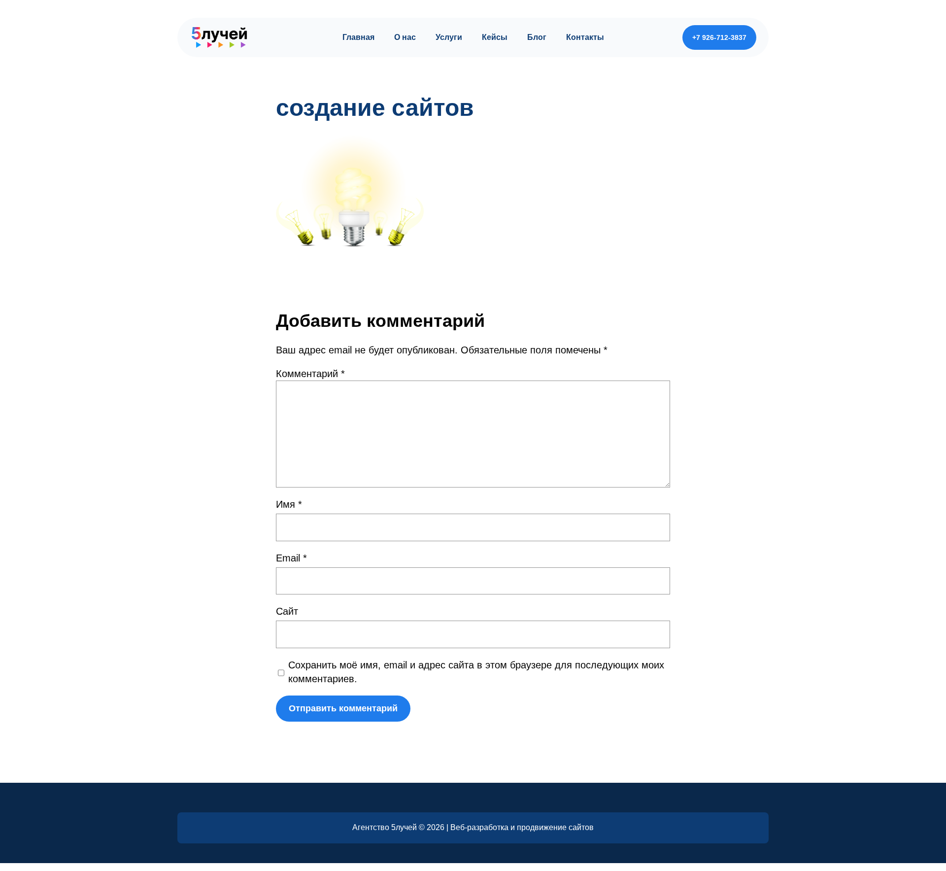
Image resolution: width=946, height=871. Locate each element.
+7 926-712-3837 (719, 37)
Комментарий (310, 373)
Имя (289, 504)
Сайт (287, 611)
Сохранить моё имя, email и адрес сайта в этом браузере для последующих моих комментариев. (476, 672)
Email (291, 558)
